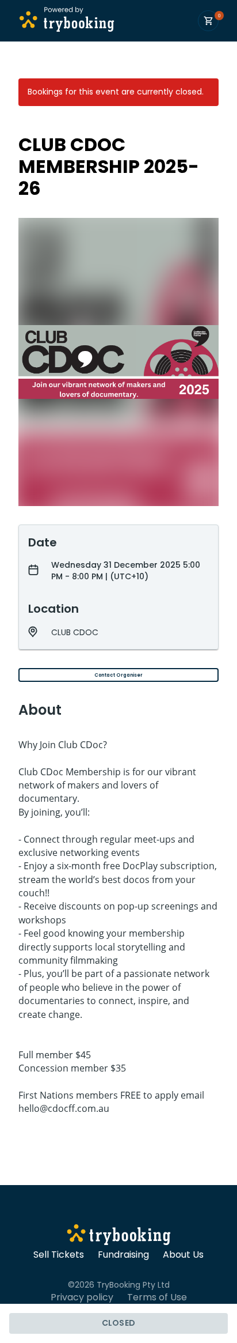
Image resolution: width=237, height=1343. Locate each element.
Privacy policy (82, 1297)
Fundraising (123, 1254)
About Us (183, 1254)
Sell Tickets (58, 1254)
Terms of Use (157, 1297)
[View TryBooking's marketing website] (119, 1236)
